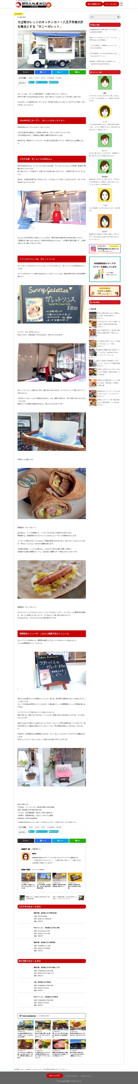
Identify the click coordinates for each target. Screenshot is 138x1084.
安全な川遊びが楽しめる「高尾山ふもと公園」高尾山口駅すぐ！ (108, 314)
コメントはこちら (111, 4)
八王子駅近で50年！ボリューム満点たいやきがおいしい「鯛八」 (108, 342)
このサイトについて (86, 1076)
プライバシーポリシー (72, 1076)
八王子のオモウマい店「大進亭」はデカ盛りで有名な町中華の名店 (108, 323)
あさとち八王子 (54, 1075)
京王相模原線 (50, 78)
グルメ (32, 82)
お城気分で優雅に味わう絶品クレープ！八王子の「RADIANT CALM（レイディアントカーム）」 (108, 352)
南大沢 (43, 78)
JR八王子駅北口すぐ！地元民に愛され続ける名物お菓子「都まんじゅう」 (108, 332)
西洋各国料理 (18, 14)
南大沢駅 (59, 78)
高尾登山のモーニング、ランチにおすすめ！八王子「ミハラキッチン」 (108, 392)
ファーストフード (42, 82)
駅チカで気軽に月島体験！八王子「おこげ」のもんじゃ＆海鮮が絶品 (108, 362)
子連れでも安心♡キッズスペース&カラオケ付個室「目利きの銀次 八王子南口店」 (108, 372)
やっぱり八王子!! (65, 1081)
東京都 (30, 78)
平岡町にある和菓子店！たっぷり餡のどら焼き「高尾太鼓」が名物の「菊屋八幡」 (108, 383)
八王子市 (37, 78)
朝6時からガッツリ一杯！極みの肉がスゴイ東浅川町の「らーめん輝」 (108, 401)
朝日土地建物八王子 (94, 4)
